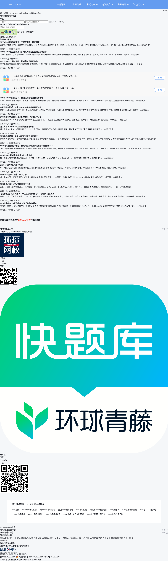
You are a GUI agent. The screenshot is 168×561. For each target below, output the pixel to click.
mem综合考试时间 (115, 514)
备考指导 (122, 4)
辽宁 (52, 538)
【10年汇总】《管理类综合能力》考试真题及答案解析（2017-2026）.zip (44, 76)
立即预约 (60, 22)
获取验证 (52, 22)
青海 (121, 538)
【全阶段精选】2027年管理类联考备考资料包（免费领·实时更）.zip (42, 88)
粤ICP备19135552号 (52, 557)
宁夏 (71, 538)
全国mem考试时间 (65, 510)
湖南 (125, 538)
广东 (14, 538)
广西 (79, 538)
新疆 (113, 538)
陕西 (96, 538)
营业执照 (37, 560)
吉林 (60, 538)
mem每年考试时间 (29, 510)
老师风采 (76, 4)
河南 (88, 538)
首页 (6, 13)
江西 (56, 538)
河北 (35, 538)
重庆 (75, 538)
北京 (2, 538)
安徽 (44, 538)
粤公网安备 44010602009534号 (31, 557)
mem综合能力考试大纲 (96, 514)
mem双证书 (114, 510)
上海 (6, 538)
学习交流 (137, 4)
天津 (10, 538)
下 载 (160, 78)
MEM (17, 4)
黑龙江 (66, 538)
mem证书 (143, 510)
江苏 (48, 538)
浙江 (18, 538)
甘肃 (109, 538)
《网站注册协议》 (20, 554)
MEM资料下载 (6, 532)
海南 (104, 538)
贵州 (100, 538)
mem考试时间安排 (53, 514)
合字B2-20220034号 (8, 557)
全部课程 (61, 4)
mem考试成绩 (81, 510)
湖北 (31, 538)
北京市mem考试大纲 (98, 510)
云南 (92, 538)
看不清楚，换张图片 (25, 32)
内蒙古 (130, 538)
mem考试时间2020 (35, 514)
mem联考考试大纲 (129, 510)
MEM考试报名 (22, 13)
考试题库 (106, 4)
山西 (39, 538)
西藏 (117, 538)
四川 (83, 538)
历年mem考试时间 (47, 510)
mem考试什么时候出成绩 (74, 514)
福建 (23, 538)
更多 (163, 229)
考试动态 (91, 4)
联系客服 (29, 560)
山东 (27, 538)
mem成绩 (15, 510)
